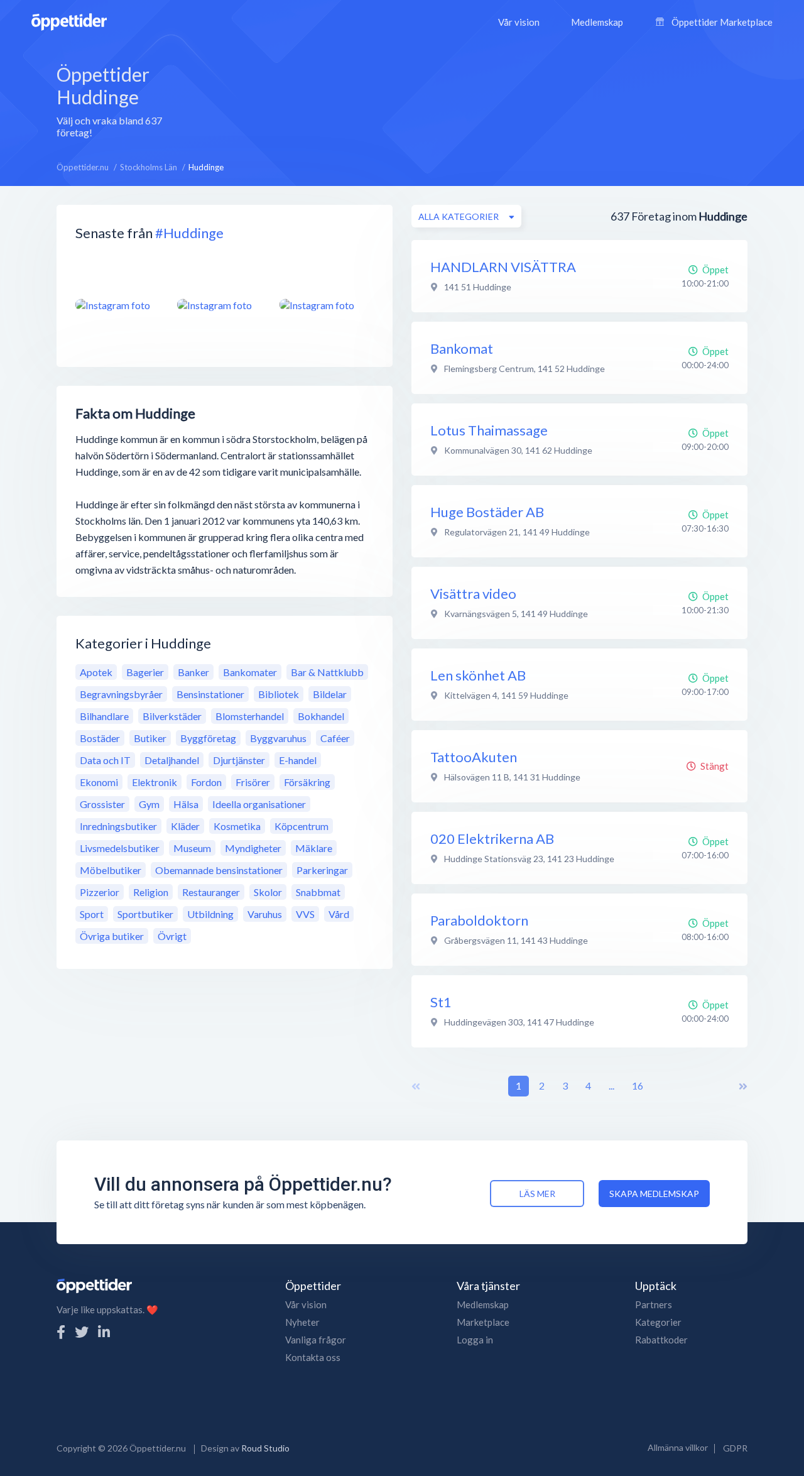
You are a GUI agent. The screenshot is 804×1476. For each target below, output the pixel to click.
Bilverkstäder (172, 716)
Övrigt (172, 936)
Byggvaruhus (278, 738)
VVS (305, 914)
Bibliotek (278, 694)
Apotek (96, 672)
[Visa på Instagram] (118, 304)
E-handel (298, 760)
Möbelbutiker (110, 870)
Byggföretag (208, 738)
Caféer (335, 738)
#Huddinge (189, 232)
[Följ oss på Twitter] (82, 1331)
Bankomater (250, 672)
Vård (339, 914)
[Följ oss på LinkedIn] (104, 1331)
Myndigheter (253, 848)
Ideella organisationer (259, 804)
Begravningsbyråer (121, 694)
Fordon (206, 782)
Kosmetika (237, 826)
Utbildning (210, 914)
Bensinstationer (210, 694)
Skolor (268, 892)
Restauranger (211, 892)
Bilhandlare (104, 716)
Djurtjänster (239, 760)
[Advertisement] (478, 100)
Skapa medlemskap (654, 1193)
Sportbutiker (145, 914)
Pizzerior (99, 892)
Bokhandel (321, 716)
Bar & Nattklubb (327, 672)
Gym (149, 804)
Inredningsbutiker (118, 826)
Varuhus (264, 914)
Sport (92, 914)
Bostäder (100, 738)
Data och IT (105, 760)
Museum (192, 848)
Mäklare (313, 848)
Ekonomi (99, 782)
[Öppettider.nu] (69, 20)
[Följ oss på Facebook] (61, 1331)
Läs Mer (537, 1193)
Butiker (150, 738)
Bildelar (330, 694)
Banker (193, 672)
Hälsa (185, 804)
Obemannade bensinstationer (219, 870)
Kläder (185, 826)
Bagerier (145, 672)
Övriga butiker (112, 936)
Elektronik (154, 782)
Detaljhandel (171, 760)
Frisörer (253, 782)
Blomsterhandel (249, 716)
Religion (150, 892)
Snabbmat (318, 892)
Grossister (102, 804)
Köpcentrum (301, 826)
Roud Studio (265, 1448)
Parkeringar (322, 870)
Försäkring (307, 782)
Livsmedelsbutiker (120, 848)
